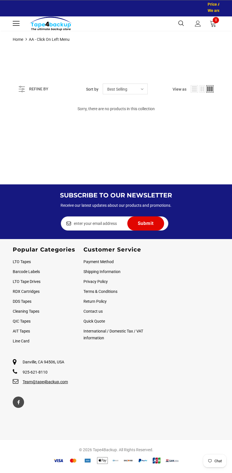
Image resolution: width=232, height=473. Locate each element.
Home (18, 39)
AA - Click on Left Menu (49, 39)
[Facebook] (18, 402)
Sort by (92, 89)
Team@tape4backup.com (45, 382)
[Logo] (51, 23)
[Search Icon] (181, 23)
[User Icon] (198, 24)
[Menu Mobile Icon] (16, 23)
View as (179, 89)
